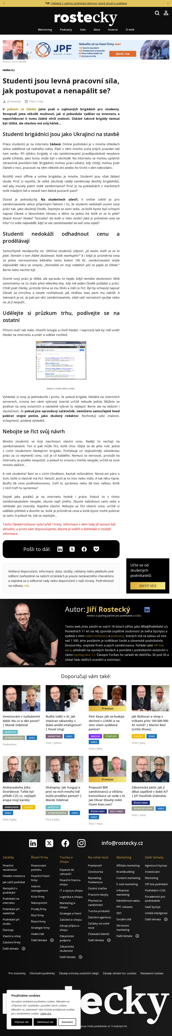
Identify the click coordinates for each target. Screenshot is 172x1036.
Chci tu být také (19, 61)
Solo (83, 29)
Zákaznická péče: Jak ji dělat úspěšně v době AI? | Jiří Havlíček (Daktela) (150, 791)
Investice (10, 732)
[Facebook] (65, 843)
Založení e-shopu (71, 920)
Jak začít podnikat (14, 882)
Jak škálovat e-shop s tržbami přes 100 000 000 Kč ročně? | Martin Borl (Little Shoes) (150, 722)
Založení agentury (99, 917)
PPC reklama (124, 907)
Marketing (54, 736)
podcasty (117, 636)
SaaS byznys (152, 907)
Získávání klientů (98, 934)
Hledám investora (14, 876)
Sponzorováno (14, 737)
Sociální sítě (123, 919)
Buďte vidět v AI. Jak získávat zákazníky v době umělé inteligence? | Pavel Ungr (64, 722)
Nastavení (67, 1022)
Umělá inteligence (156, 913)
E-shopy (138, 736)
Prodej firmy (38, 909)
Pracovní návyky (98, 894)
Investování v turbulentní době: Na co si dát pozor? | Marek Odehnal (21, 720)
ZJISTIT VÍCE (147, 586)
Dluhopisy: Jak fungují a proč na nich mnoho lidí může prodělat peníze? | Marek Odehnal (64, 793)
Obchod (95, 736)
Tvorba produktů (99, 911)
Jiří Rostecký (14, 101)
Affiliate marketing (128, 865)
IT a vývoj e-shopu (71, 890)
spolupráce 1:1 (84, 655)
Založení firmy (11, 942)
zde (26, 586)
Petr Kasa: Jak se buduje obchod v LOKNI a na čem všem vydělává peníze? (106, 722)
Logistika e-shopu (71, 897)
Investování (152, 872)
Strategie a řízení (70, 913)
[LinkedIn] (33, 843)
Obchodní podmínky (42, 973)
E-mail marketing (127, 884)
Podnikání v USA (155, 890)
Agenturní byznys (156, 865)
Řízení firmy (98, 811)
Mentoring (45, 29)
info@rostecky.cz (122, 842)
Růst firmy (116, 811)
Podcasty (66, 29)
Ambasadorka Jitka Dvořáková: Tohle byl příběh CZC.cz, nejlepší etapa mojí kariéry (19, 793)
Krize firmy (38, 896)
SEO (118, 913)
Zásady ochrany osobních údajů (79, 973)
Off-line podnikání (156, 884)
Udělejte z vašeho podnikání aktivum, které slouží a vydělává (89, 3)
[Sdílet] (84, 549)
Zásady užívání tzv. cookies (119, 973)
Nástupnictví (39, 903)
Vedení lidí (37, 934)
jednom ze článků (21, 109)
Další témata (11, 948)
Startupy (111, 736)
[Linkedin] (60, 549)
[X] (72, 549)
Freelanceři (95, 865)
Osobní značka (97, 888)
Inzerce (113, 29)
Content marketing (128, 878)
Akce (97, 29)
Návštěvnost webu (128, 901)
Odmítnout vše (45, 1022)
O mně (130, 29)
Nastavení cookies (151, 973)
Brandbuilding (125, 872)
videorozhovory (96, 636)
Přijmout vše (22, 1022)
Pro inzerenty (17, 973)
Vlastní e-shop (12, 936)
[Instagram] (81, 843)
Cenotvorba (95, 872)
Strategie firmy (40, 928)
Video (32, 737)
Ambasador (11, 807)
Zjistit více (45, 1013)
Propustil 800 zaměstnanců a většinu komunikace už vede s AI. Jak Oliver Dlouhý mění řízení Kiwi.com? (107, 795)
